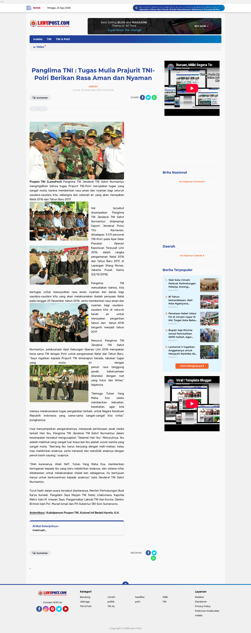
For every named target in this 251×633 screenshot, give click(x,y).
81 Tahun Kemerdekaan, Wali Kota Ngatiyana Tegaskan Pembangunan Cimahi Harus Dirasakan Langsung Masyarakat (182, 300)
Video (40, 47)
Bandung (85, 597)
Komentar (42, 97)
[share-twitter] (148, 97)
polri (137, 601)
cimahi (111, 597)
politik (110, 601)
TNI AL (111, 606)
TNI (49, 39)
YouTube (68, 613)
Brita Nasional (175, 172)
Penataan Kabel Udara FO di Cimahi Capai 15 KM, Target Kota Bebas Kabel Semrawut (182, 317)
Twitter (60, 613)
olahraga (85, 601)
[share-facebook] (142, 97)
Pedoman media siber (207, 610)
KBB (165, 597)
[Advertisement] (192, 140)
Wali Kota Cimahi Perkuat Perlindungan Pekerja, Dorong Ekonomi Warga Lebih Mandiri (182, 283)
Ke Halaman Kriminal (191, 181)
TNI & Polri (63, 39)
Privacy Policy (203, 606)
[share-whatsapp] (154, 97)
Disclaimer (201, 601)
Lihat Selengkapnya (191, 365)
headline (139, 597)
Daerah (169, 246)
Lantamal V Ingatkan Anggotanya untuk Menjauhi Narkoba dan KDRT (182, 350)
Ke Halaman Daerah (191, 255)
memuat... (40, 530)
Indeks (37, 39)
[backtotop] (125, 585)
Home (36, 8)
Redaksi (199, 597)
